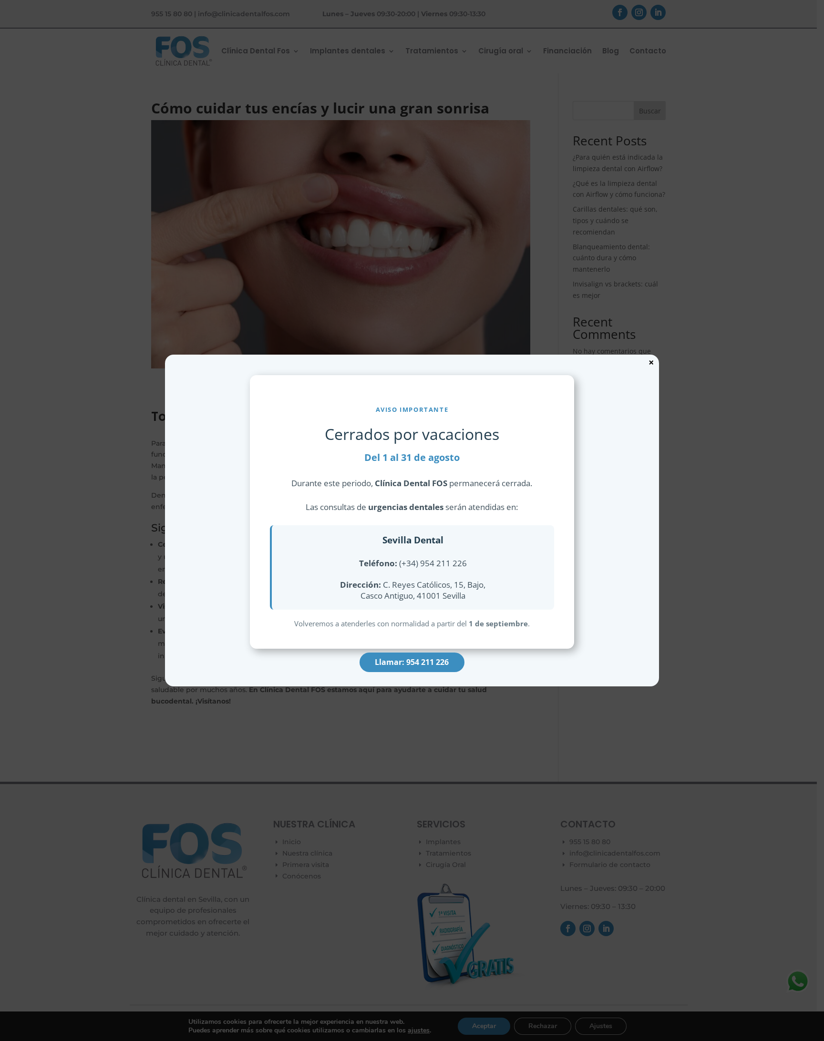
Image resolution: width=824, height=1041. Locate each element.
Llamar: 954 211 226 (412, 662)
